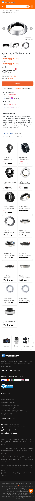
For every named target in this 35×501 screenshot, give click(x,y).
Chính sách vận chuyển (8, 408)
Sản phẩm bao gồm (8, 136)
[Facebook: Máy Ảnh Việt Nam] (11, 370)
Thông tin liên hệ (6, 414)
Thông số (19, 136)
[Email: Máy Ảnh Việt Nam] (15, 370)
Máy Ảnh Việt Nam (14, 424)
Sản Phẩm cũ (18, 133)
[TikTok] (7, 370)
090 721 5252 (12, 94)
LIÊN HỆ (17, 83)
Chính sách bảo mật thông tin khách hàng (14, 411)
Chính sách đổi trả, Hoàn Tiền (10, 405)
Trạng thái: (4, 78)
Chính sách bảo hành (7, 399)
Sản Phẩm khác (8, 133)
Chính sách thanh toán (8, 402)
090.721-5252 (12, 427)
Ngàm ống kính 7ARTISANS (9, 12)
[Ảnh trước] (3, 28)
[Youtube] (3, 370)
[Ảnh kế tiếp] (31, 28)
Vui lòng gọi (8, 58)
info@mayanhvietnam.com (14, 430)
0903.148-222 (19, 88)
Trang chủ (5, 10)
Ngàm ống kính (14, 10)
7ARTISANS (13, 76)
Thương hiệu (5, 76)
